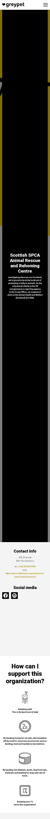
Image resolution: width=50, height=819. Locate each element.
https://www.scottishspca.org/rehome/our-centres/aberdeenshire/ (25, 575)
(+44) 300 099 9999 (26, 566)
